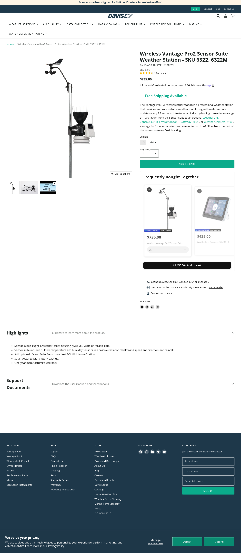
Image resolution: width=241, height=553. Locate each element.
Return (54, 475)
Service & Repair (59, 480)
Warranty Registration (62, 489)
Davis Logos (101, 484)
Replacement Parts (17, 475)
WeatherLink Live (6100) (218, 122)
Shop (195, 8)
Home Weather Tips (105, 494)
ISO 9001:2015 (102, 513)
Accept (187, 541)
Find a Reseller (58, 465)
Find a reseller (216, 287)
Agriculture (134, 24)
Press (97, 508)
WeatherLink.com (104, 456)
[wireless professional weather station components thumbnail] (29, 187)
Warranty (55, 484)
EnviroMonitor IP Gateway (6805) (179, 122)
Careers (98, 475)
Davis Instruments (159, 65)
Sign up (208, 490)
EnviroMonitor (14, 465)
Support (208, 9)
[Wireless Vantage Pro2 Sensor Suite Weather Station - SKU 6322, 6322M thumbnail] (48, 187)
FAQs (53, 456)
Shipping (55, 470)
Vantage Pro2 (14, 456)
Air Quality (51, 24)
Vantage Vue (14, 451)
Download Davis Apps (106, 461)
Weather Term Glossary (107, 499)
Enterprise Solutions (166, 24)
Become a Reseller (105, 480)
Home (10, 44)
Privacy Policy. (56, 546)
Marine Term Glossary (106, 503)
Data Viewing (108, 24)
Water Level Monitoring (27, 33)
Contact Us (229, 9)
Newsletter (100, 451)
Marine (194, 24)
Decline (219, 541)
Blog (218, 9)
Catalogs (99, 489)
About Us (99, 465)
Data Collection (79, 24)
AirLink (10, 470)
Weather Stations (22, 24)
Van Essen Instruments (19, 484)
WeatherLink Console (18, 461)
